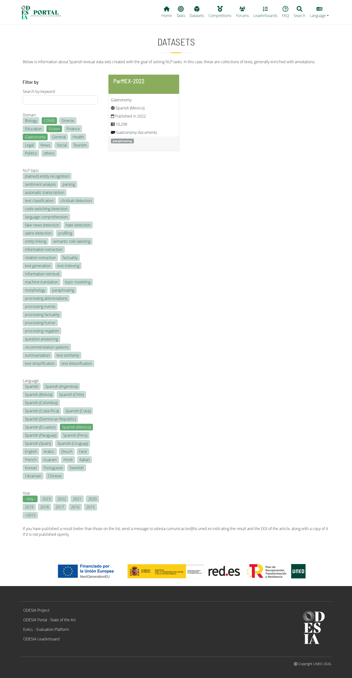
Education (33, 128)
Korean (31, 467)
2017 (60, 507)
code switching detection (46, 208)
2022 (61, 499)
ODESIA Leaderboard (41, 639)
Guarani (50, 459)
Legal (29, 145)
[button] (319, 12)
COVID (49, 120)
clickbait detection (76, 200)
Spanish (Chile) (71, 394)
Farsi (83, 451)
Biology (31, 120)
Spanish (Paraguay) (40, 435)
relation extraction (40, 257)
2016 (75, 507)
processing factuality (42, 314)
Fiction (54, 128)
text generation (38, 265)
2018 (44, 507)
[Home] (43, 12)
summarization (37, 355)
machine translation (41, 282)
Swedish (76, 467)
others (49, 153)
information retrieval (42, 274)
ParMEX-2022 (129, 81)
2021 (77, 499)
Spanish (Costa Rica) (42, 410)
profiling (65, 233)
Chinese (55, 476)
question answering (41, 339)
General (59, 137)
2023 (46, 499)
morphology (35, 290)
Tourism (80, 145)
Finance (73, 128)
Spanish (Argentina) (61, 386)
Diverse (68, 120)
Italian (84, 459)
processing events (40, 306)
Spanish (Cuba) (78, 410)
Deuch (66, 451)
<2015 (30, 515)
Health (78, 137)
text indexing (68, 265)
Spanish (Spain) (38, 443)
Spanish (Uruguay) (72, 443)
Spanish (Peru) (75, 435)
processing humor (40, 322)
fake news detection (42, 225)
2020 (92, 499)
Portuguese (53, 467)
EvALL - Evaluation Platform (46, 629)
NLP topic (31, 170)
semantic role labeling (71, 241)
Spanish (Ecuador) (40, 427)
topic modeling (78, 282)
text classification (39, 200)
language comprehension (46, 217)
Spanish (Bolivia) (38, 394)
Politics (31, 153)
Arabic (49, 451)
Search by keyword (39, 91)
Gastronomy (35, 137)
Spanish (31, 386)
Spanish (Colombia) (41, 402)
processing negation (42, 330)
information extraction (43, 249)
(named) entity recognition (47, 176)
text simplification (40, 363)
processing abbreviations (46, 298)
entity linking (35, 241)
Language (31, 380)
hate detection (78, 225)
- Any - (30, 499)
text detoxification (77, 363)
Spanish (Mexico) (76, 427)
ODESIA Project (36, 610)
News (45, 145)
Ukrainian (33, 476)
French (31, 459)
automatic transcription (44, 192)
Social (62, 145)
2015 (90, 507)
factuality (70, 257)
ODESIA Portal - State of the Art (49, 619)
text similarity (68, 355)
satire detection (38, 233)
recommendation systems (47, 347)
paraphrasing (63, 290)
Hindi (68, 459)
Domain (29, 115)
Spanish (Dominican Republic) (50, 419)
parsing (68, 184)
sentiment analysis (40, 184)
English (31, 451)
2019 (29, 507)
